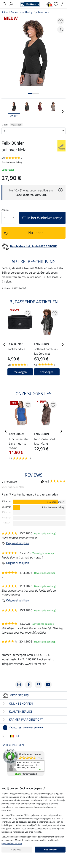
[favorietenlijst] (56, 3)
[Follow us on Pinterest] (38, 684)
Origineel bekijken (17, 543)
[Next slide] (63, 111)
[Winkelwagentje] (63, 3)
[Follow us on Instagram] (19, 684)
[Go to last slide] (4, 344)
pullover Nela (42, 12)
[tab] (30, 93)
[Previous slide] (4, 111)
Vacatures (23, 727)
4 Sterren (6, 506)
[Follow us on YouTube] (48, 684)
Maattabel (16, 124)
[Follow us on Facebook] (28, 684)
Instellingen (16, 849)
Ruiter (4, 12)
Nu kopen (36, 232)
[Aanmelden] (11, 3)
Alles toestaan (50, 849)
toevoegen (47, 372)
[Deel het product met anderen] (60, 29)
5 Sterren (6, 501)
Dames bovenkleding (22, 12)
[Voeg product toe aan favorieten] (60, 21)
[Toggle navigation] (3, 3)
